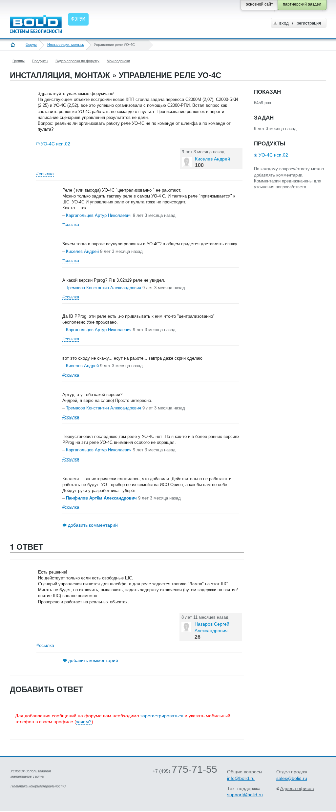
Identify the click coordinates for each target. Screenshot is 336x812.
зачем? (84, 721)
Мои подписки (118, 61)
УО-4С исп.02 (55, 143)
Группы (18, 61)
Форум (31, 45)
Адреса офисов (297, 788)
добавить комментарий (93, 525)
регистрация (309, 23)
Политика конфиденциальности (38, 786)
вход (284, 23)
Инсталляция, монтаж (65, 45)
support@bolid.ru (245, 794)
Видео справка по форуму (77, 61)
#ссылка (45, 173)
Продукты (40, 61)
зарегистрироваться (161, 715)
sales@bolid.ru (291, 778)
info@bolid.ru (241, 778)
